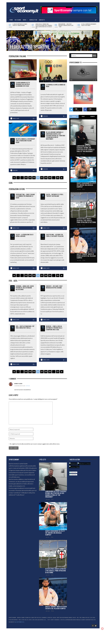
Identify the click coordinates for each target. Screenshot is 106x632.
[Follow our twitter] (71, 111)
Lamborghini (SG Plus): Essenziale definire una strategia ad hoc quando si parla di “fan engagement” (85, 150)
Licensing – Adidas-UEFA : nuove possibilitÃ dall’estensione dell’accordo (25, 289)
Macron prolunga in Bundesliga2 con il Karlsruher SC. (89, 24)
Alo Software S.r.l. (20, 623)
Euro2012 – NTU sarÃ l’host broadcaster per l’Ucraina (54, 288)
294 (30, 179)
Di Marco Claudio (18, 385)
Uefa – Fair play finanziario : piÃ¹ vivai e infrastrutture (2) (25, 328)
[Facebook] (93, 627)
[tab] (74, 118)
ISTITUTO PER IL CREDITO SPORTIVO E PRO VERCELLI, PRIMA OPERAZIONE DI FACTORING (86, 222)
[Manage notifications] (102, 628)
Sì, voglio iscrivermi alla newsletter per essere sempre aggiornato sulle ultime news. (35, 445)
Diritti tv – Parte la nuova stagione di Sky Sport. (66, 24)
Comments (92, 118)
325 (58, 373)
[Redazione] (73, 465)
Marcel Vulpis (16, 119)
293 (26, 179)
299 (50, 179)
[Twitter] (95, 627)
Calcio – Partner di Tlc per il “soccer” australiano (54, 196)
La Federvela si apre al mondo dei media (55, 87)
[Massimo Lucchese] (84, 465)
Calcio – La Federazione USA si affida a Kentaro (24, 237)
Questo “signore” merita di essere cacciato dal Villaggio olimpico (86, 257)
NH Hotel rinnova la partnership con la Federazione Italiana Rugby (25, 142)
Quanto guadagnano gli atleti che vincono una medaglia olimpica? (86, 186)
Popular (74, 118)
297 (42, 179)
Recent (83, 118)
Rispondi (28, 387)
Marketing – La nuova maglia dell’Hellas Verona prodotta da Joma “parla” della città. (20, 25)
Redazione (45, 117)
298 (46, 179)
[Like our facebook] (85, 111)
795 (58, 179)
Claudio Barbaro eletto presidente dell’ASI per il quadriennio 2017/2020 (23, 85)
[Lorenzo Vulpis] (74, 468)
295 (34, 179)
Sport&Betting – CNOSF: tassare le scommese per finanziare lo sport (25, 197)
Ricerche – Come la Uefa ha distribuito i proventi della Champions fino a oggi (54, 329)
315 (58, 277)
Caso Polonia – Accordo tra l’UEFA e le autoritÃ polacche (54, 237)
